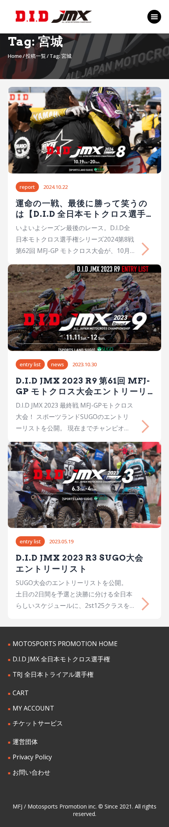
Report (27, 186)
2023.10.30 (84, 364)
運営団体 (25, 741)
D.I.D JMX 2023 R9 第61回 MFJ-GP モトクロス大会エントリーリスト (83, 386)
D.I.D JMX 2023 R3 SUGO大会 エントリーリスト (79, 563)
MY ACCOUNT (33, 708)
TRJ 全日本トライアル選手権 (53, 674)
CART (21, 693)
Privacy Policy (32, 757)
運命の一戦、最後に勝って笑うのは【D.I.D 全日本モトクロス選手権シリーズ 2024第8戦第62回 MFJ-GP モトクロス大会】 (82, 209)
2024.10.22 (55, 186)
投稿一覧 (36, 55)
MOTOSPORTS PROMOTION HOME (65, 643)
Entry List (30, 364)
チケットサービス (38, 723)
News (57, 364)
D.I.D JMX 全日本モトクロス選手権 (61, 659)
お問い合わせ (31, 772)
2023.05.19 (61, 541)
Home (15, 55)
